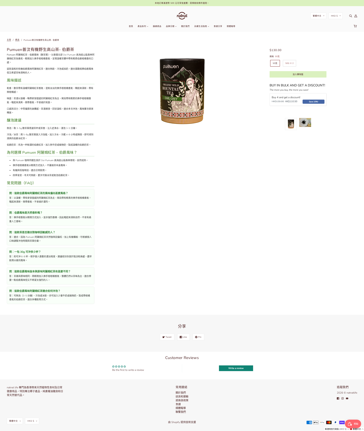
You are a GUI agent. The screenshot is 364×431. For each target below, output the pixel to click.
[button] (337, 429)
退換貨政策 (182, 400)
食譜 (178, 404)
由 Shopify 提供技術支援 (182, 422)
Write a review (236, 368)
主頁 (9, 40)
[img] (350, 16)
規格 (272, 56)
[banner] (182, 15)
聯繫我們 (181, 412)
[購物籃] (355, 26)
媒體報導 (181, 408)
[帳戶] (355, 16)
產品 (17, 40)
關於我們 (181, 392)
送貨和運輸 (182, 396)
